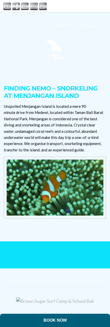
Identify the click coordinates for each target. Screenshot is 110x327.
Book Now (55, 320)
